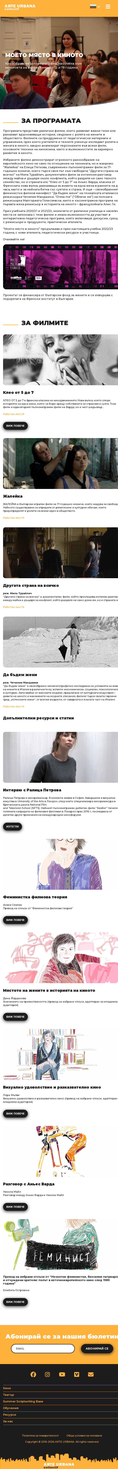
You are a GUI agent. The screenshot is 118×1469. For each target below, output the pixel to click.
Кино (7, 1388)
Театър (8, 1395)
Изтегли (12, 826)
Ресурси (9, 1414)
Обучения (11, 1408)
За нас (8, 1421)
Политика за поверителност (40, 1435)
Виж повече (15, 425)
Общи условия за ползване (84, 1435)
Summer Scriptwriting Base (23, 1401)
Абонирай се (97, 1348)
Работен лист (12, 414)
